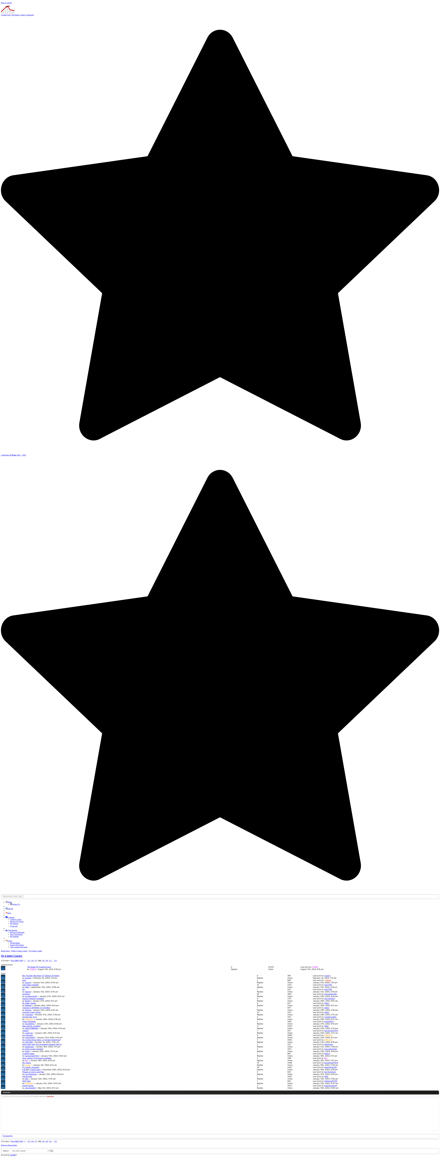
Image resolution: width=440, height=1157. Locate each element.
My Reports (14, 936)
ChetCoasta (35, 1069)
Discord (10, 909)
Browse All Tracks (17, 921)
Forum (9, 941)
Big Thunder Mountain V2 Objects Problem (40, 975)
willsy (27, 1051)
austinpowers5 (330, 1085)
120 (46, 961)
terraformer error (29, 1017)
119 (43, 961)
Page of (17, 961)
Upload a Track (15, 919)
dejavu (327, 1053)
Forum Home (15, 943)
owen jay (29, 1033)
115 (29, 961)
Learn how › (50, 1096)
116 (32, 961)
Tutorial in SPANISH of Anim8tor (36, 1008)
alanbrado (29, 1047)
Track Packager (29, 1021)
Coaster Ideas (28, 1053)
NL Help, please (29, 1003)
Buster (28, 1001)
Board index (5, 951)
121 (50, 961)
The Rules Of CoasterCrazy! (39, 967)
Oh (23, 989)
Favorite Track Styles (31, 1012)
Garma (28, 982)
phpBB (12, 1155)
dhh (26, 1079)
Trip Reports (12, 930)
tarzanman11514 (331, 1030)
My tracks (26, 1063)
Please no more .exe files (33, 1072)
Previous (6, 1136)
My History (14, 924)
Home (9, 902)
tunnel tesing (27, 1085)
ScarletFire (29, 1024)
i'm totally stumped (30, 1067)
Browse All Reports (17, 932)
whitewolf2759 (330, 1081)
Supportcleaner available (33, 998)
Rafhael (28, 1005)
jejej (24, 980)
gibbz (326, 1003)
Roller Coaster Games (19, 951)
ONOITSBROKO (31, 1028)
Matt (27, 987)
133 (55, 961)
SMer (326, 1026)
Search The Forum (17, 945)
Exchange (11, 917)
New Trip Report (16, 934)
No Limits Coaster (35, 951)
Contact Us (16, 904)
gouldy (28, 1065)
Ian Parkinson (31, 1074)
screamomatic (31, 996)
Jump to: (6, 1151)
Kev (26, 1060)
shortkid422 (329, 998)
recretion (26, 994)
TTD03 (33, 969)
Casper (28, 978)
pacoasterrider (330, 994)
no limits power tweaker (32, 1049)
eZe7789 (328, 985)
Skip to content (6, 3)
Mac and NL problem (31, 1026)
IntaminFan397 (330, 1067)
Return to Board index (9, 1145)
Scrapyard (13, 926)
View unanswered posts (18, 947)
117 (36, 961)
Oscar (328, 980)
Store (9, 913)
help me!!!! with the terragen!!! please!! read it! (42, 1044)
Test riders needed (30, 985)
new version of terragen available (36, 1058)
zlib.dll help (27, 1076)
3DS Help (26, 1081)
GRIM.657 (29, 1019)
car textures (27, 1035)
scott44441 (30, 1037)
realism (25, 1030)
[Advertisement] (220, 1114)
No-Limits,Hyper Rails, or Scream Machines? (41, 1040)
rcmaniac (29, 1014)
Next (11, 1136)
